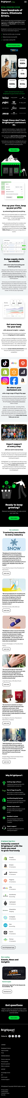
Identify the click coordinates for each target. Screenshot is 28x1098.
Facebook (9, 1036)
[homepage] (8, 2)
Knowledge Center (5, 1072)
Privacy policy (4, 1089)
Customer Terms (5, 1093)
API (2, 1075)
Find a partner (4, 1061)
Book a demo (14, 150)
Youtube (19, 1036)
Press (2, 1052)
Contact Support (5, 1079)
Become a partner (5, 1063)
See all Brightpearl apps (8, 947)
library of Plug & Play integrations (16, 401)
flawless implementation (18, 463)
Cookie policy (4, 1091)
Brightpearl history (6, 1048)
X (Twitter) (13, 1036)
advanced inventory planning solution (11, 273)
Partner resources (5, 1059)
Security (3, 1095)
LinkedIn (16, 1036)
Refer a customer (5, 1066)
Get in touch (4, 1077)
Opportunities (4, 1050)
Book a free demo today (14, 45)
